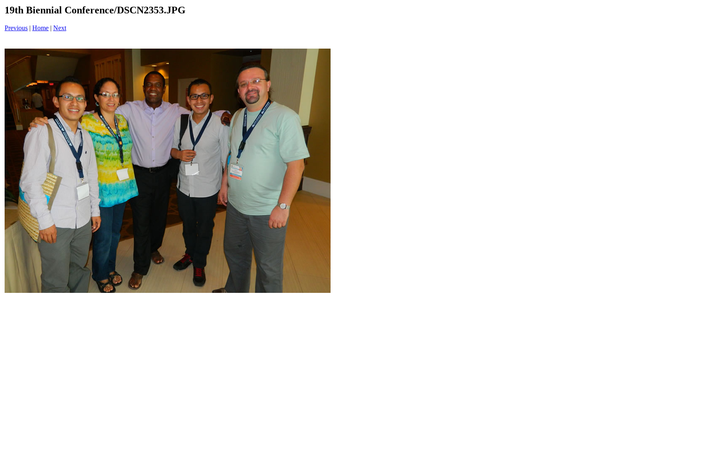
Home (40, 27)
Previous (16, 27)
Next (59, 27)
